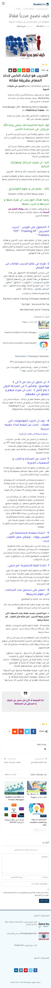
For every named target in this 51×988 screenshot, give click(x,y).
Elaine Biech (20, 356)
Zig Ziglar (26, 304)
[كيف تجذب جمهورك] (43, 325)
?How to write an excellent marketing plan (20, 343)
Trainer (43, 793)
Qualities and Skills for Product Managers (20, 332)
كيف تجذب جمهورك (29, 322)
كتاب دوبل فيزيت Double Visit (25, 945)
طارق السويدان (41, 282)
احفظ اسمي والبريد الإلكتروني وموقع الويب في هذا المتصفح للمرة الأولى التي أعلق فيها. (26, 894)
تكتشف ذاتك (29, 172)
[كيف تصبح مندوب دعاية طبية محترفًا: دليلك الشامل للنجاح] (43, 925)
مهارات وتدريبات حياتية (12, 762)
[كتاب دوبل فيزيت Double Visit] (43, 948)
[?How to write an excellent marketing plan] (43, 346)
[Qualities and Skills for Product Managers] (43, 335)
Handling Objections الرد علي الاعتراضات (21, 933)
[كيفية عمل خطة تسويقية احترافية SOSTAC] (14, 810)
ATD (12, 362)
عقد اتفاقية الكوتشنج (39, 762)
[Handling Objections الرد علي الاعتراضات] (43, 936)
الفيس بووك (27, 371)
